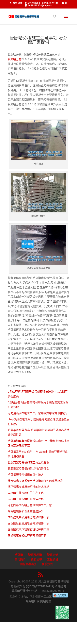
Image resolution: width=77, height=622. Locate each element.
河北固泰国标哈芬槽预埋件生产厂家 (30, 505)
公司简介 (20, 559)
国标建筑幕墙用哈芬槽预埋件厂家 (28, 517)
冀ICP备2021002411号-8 (41, 586)
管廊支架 (52, 555)
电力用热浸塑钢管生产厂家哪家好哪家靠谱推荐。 (38, 413)
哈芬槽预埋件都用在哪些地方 (26, 474)
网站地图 (45, 601)
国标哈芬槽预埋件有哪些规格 (26, 499)
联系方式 (47, 564)
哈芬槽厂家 (32, 601)
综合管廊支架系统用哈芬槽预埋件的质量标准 (35, 481)
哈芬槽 (19, 555)
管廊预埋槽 (35, 555)
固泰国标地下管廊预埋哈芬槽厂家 (28, 529)
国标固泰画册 (28, 564)
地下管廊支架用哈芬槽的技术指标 (28, 487)
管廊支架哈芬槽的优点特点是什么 (28, 468)
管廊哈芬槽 (15, 59)
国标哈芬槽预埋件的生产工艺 (26, 493)
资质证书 (36, 559)
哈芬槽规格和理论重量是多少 (26, 511)
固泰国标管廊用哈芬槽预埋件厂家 (28, 523)
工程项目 (52, 559)
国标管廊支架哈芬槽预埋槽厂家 (27, 535)
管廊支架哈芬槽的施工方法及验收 (28, 462)
